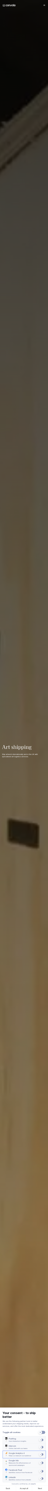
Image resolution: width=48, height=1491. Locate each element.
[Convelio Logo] (9, 5)
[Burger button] (44, 5)
